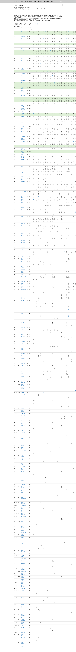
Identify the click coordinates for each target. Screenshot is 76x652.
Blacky (22, 494)
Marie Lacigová (22, 456)
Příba (22, 75)
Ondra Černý (23, 78)
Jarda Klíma (23, 251)
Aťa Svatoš (23, 353)
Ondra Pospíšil (22, 267)
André (22, 461)
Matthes (22, 445)
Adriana (22, 609)
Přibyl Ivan (23, 361)
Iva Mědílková (23, 143)
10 (54, 29)
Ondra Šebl (23, 141)
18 (73, 29)
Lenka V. (22, 590)
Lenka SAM (23, 281)
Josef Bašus (23, 588)
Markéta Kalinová (22, 98)
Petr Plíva (22, 471)
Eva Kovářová (23, 276)
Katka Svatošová (23, 441)
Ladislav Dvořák (22, 556)
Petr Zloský (23, 336)
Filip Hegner (23, 466)
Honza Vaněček (22, 306)
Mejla (22, 85)
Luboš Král (23, 211)
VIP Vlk (22, 93)
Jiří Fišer (22, 237)
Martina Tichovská (22, 295)
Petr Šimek (23, 242)
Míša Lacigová (22, 69)
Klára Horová (23, 345)
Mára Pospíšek (22, 194)
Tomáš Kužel (23, 327)
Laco (22, 320)
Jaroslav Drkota (22, 490)
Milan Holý (23, 181)
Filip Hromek (23, 547)
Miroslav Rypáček (22, 438)
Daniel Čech (23, 537)
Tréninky (22, 1)
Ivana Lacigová (22, 172)
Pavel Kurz (23, 65)
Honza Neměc (23, 627)
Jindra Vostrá (23, 168)
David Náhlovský (22, 229)
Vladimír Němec (22, 200)
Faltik (22, 186)
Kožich (22, 630)
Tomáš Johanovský (23, 149)
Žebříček (26, 1)
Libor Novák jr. (23, 318)
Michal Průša (23, 341)
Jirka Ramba (23, 394)
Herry (22, 164)
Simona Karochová (23, 54)
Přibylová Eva (23, 599)
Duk (21, 209)
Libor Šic (22, 639)
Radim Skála (23, 563)
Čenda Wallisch (22, 63)
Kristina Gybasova (22, 184)
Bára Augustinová (23, 400)
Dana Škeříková (22, 385)
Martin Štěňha (23, 36)
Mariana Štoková (22, 561)
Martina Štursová (22, 122)
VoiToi (22, 176)
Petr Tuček (23, 637)
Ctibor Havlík (23, 73)
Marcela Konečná (22, 519)
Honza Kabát (23, 71)
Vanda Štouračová (23, 382)
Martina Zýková (22, 635)
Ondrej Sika (23, 595)
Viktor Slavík (23, 221)
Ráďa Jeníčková (22, 545)
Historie (60, 5)
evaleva (22, 392)
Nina (22, 308)
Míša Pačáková (22, 459)
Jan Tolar (22, 553)
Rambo (22, 351)
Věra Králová (23, 390)
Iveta (22, 365)
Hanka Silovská (22, 284)
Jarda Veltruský (22, 91)
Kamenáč (22, 207)
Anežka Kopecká (22, 464)
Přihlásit (61, 1)
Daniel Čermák (22, 106)
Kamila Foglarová (22, 259)
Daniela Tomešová (23, 448)
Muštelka (22, 204)
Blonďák (22, 334)
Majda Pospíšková (23, 292)
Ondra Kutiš (23, 240)
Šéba (22, 166)
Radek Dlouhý (23, 532)
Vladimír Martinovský (23, 574)
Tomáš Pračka (23, 450)
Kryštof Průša (23, 611)
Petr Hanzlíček (22, 530)
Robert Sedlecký (22, 469)
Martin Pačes (23, 604)
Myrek (22, 58)
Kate (22, 230)
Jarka (22, 218)
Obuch (22, 38)
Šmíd (22, 452)
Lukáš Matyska (22, 543)
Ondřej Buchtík (22, 303)
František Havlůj (22, 88)
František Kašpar (22, 356)
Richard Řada (23, 418)
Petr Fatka (23, 235)
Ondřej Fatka (23, 146)
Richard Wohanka (22, 157)
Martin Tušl (23, 358)
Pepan (22, 274)
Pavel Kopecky (22, 403)
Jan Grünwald (23, 558)
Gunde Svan (23, 154)
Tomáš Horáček (22, 480)
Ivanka (22, 343)
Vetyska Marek (22, 623)
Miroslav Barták (22, 583)
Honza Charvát (22, 349)
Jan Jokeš (22, 539)
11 (57, 29)
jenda (22, 233)
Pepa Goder (23, 136)
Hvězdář (22, 60)
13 (61, 29)
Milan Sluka (23, 427)
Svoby (22, 48)
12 (59, 29)
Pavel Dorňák (23, 597)
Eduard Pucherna (22, 179)
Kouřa (22, 34)
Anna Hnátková (22, 535)
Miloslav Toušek (22, 508)
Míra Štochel (23, 124)
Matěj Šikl (22, 592)
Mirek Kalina (23, 50)
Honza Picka (23, 247)
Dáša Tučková (23, 214)
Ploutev (22, 111)
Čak (21, 261)
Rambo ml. (23, 492)
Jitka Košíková (23, 133)
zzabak (22, 249)
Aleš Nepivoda (23, 174)
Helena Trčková (22, 487)
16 (68, 29)
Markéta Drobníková (23, 474)
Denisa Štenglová (22, 643)
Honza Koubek (22, 197)
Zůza (22, 625)
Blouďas (22, 103)
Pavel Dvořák (23, 484)
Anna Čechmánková (23, 498)
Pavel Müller (23, 131)
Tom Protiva (23, 432)
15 (66, 29)
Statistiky (30, 1)
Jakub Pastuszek (22, 423)
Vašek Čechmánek (23, 371)
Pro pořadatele (46, 1)
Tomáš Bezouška (22, 41)
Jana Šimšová (23, 571)
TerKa (22, 521)
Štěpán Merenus (22, 398)
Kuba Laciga (23, 315)
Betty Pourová (23, 289)
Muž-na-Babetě (22, 646)
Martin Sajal (23, 46)
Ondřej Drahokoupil (23, 586)
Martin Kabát (23, 376)
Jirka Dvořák (23, 269)
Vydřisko (22, 126)
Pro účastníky (40, 1)
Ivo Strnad (22, 329)
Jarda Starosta (22, 388)
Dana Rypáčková (23, 298)
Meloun (22, 279)
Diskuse (35, 1)
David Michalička (23, 411)
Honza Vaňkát (23, 516)
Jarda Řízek (23, 189)
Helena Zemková (22, 152)
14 (64, 29)
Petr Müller (23, 161)
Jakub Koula (23, 632)
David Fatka (23, 405)
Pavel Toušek (23, 413)
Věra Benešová (22, 577)
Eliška (22, 256)
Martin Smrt (23, 223)
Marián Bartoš (23, 363)
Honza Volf (23, 325)
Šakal (22, 434)
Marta (22, 430)
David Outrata (23, 524)
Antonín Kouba (22, 580)
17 (71, 29)
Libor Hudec (23, 56)
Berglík (22, 313)
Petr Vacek (23, 95)
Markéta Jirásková (22, 374)
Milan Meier (23, 379)
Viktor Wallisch (23, 482)
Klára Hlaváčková (23, 551)
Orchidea (22, 225)
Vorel (22, 202)
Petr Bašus (23, 244)
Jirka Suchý (23, 216)
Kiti (21, 617)
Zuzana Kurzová (22, 287)
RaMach (22, 159)
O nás (52, 1)
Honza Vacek (23, 100)
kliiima (22, 263)
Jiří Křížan (22, 116)
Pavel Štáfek (23, 338)
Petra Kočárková (23, 368)
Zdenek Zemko (22, 114)
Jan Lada (22, 500)
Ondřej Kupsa (23, 191)
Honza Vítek (23, 300)
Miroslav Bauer (22, 607)
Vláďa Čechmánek (23, 569)
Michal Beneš (23, 311)
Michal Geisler (23, 80)
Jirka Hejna (23, 43)
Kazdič (22, 420)
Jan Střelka (23, 602)
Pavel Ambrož (23, 505)
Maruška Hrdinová (22, 272)
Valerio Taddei (23, 443)
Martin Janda (23, 425)
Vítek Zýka (23, 118)
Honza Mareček (22, 511)
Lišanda (22, 408)
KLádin (22, 31)
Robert (22, 566)
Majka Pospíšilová (23, 503)
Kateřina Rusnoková (23, 620)
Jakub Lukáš (23, 476)
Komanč (22, 82)
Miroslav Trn (23, 415)
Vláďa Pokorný (22, 129)
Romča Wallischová (23, 139)
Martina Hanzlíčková (23, 109)
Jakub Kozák (23, 332)
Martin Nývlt (23, 322)
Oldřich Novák (23, 254)
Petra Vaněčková (23, 514)
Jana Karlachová (23, 615)
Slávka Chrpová (22, 527)
